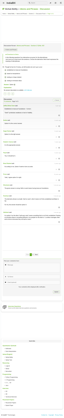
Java (7, 385)
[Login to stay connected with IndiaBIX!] (61, 2)
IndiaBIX (11, 2)
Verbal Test (9, 360)
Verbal (7, 368)
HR (6, 394)
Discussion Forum (41, 13)
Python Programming (12, 377)
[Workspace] (9, 93)
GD (6, 391)
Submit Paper (9, 405)
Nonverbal (8, 371)
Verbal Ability (11, 13)
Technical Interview (11, 397)
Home (4, 13)
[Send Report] (13, 93)
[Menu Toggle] (3, 3)
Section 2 (31, 13)
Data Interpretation (11, 351)
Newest (57, 100)
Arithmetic (8, 348)
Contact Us (44, 415)
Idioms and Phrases (22, 13)
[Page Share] (50, 2)
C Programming (10, 380)
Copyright (51, 415)
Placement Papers (11, 403)
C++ (7, 382)
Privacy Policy (59, 415)
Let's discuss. (28, 90)
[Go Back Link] (5, 93)
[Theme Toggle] (56, 2)
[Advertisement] (32, 28)
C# (10, 382)
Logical (8, 366)
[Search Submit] (30, 3)
